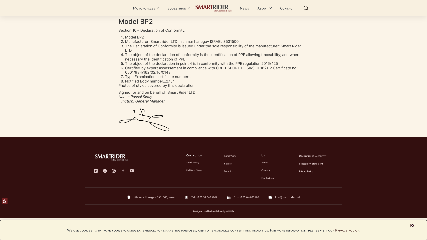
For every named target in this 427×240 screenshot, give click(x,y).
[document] (213, 120)
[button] (412, 225)
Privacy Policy (347, 230)
